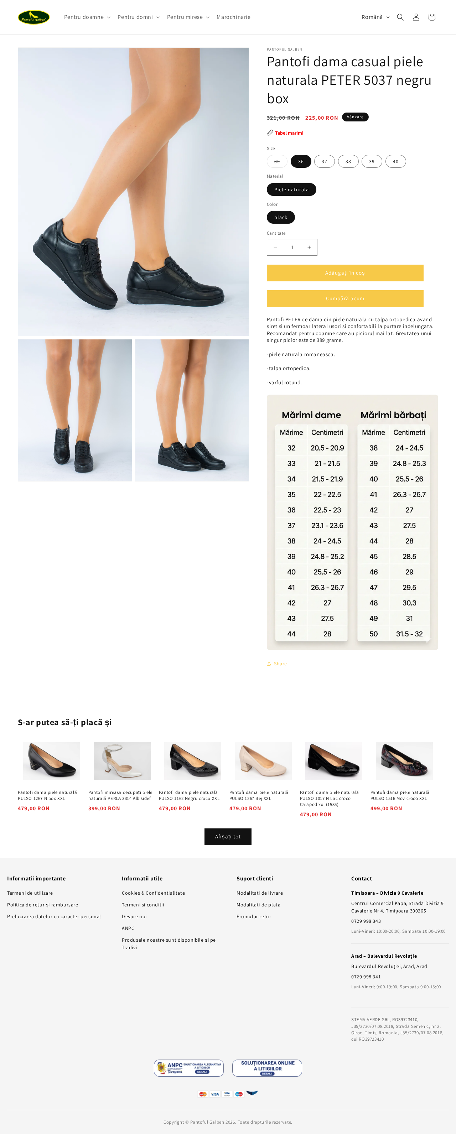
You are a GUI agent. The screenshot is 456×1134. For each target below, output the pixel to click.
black (280, 217)
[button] (87, 17)
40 (396, 161)
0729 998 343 (366, 921)
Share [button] (280, 663)
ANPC (128, 928)
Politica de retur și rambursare (42, 904)
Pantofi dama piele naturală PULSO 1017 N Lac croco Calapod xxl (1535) (329, 798)
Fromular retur (254, 916)
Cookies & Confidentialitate (153, 893)
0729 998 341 (365, 976)
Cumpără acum (345, 298)
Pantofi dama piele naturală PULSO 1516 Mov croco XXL (400, 795)
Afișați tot (228, 836)
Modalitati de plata (258, 904)
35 (280, 163)
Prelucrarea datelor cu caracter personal (54, 916)
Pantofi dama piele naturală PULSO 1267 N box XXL (47, 795)
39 (372, 161)
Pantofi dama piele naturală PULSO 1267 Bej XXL (259, 795)
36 (301, 161)
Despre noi (134, 916)
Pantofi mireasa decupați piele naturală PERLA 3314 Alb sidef (120, 795)
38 (348, 161)
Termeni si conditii (143, 904)
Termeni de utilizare (30, 893)
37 (324, 161)
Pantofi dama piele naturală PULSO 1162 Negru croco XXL (189, 795)
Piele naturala (291, 189)
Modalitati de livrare (260, 893)
